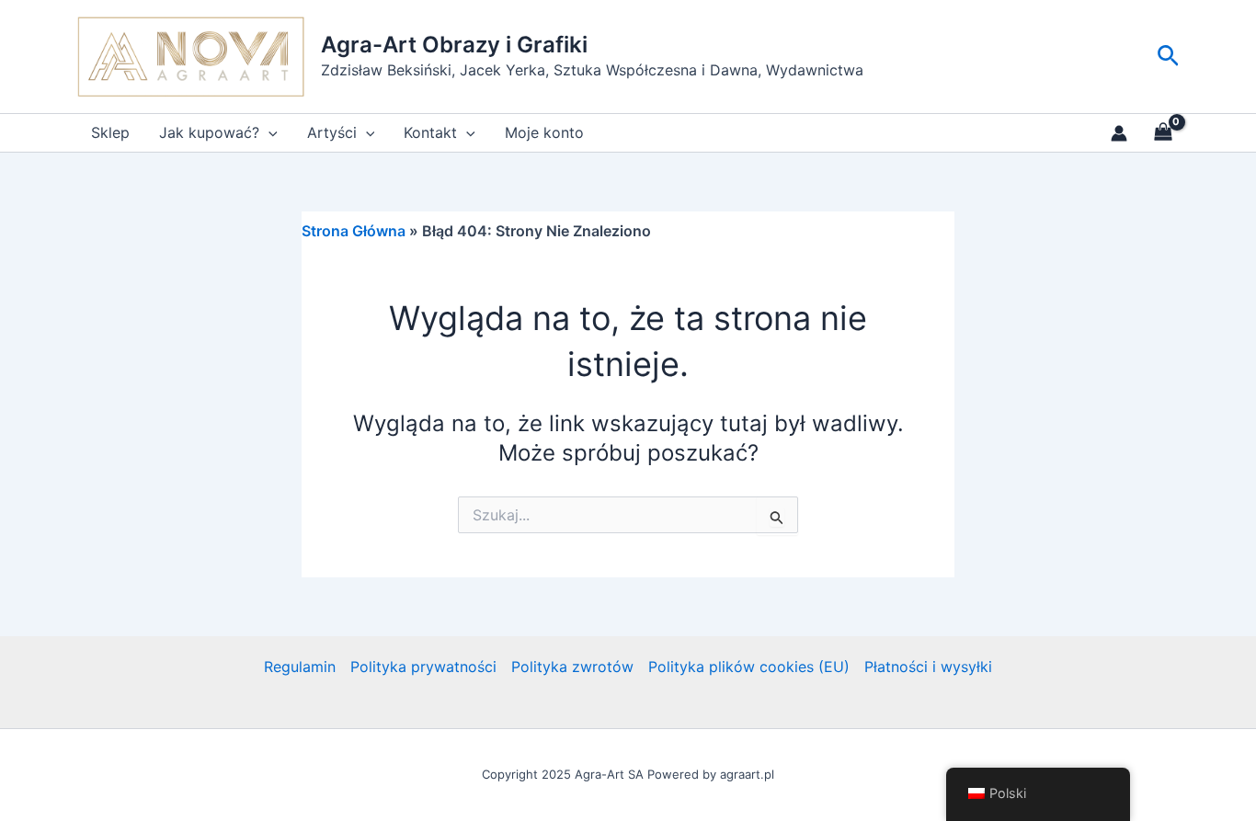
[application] (268, 133)
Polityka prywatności (423, 666)
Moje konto (544, 132)
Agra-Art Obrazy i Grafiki (454, 44)
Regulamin (300, 666)
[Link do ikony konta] (1119, 133)
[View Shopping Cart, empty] (1163, 133)
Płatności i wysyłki (928, 666)
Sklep (110, 132)
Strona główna (353, 231)
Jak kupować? (209, 132)
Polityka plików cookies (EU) (749, 666)
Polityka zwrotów (572, 666)
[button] (1168, 56)
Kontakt (430, 132)
